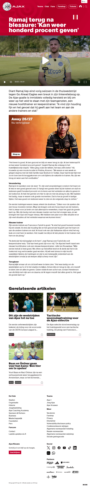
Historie (12, 405)
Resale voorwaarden (55, 431)
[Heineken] (48, 477)
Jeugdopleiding (15, 408)
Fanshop (61, 6)
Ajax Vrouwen (52, 405)
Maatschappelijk (15, 418)
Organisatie (13, 403)
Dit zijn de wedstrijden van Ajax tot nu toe (24, 317)
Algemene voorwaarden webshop (60, 434)
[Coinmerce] (59, 472)
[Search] (86, 6)
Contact (12, 431)
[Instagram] (54, 448)
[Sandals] (70, 467)
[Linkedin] (75, 448)
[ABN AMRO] (65, 462)
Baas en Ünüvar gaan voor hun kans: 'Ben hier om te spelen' (25, 366)
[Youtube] (64, 448)
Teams (40, 6)
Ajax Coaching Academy (19, 410)
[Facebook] (59, 448)
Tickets (73, 6)
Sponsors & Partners (17, 413)
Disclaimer (51, 421)
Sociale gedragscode (55, 437)
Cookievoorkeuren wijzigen (57, 426)
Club (47, 6)
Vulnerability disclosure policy (59, 423)
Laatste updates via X (17, 434)
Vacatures (51, 413)
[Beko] (54, 477)
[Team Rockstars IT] (50, 472)
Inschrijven (15, 452)
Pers (10, 424)
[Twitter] (48, 448)
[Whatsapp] (53, 453)
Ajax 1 (49, 400)
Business (12, 416)
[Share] (42, 334)
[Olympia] (67, 472)
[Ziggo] (50, 462)
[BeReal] (48, 453)
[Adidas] (57, 462)
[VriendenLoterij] (61, 467)
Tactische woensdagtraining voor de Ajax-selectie (62, 318)
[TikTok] (69, 448)
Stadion (12, 400)
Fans (53, 6)
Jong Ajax (51, 403)
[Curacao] (51, 467)
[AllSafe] (75, 472)
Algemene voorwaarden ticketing (60, 429)
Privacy (50, 418)
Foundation (13, 421)
